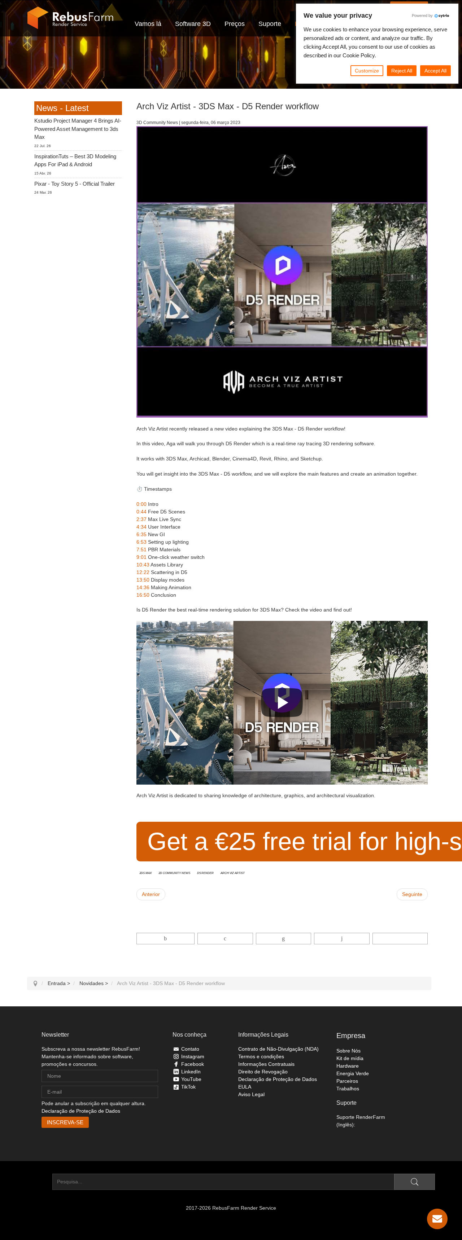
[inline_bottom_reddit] (341, 938)
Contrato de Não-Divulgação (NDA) (278, 1049)
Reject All (401, 71)
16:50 (142, 595)
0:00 (141, 504)
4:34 (141, 527)
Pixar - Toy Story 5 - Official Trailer (74, 184)
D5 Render (205, 872)
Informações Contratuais (266, 1064)
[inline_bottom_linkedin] (283, 938)
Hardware (347, 1066)
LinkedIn (191, 1071)
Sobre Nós (348, 1051)
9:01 (141, 557)
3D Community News (174, 872)
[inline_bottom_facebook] (165, 938)
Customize (367, 71)
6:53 (141, 542)
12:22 (142, 572)
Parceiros (347, 1081)
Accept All (435, 71)
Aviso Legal (251, 1094)
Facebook (192, 1064)
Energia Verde (352, 1073)
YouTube (191, 1079)
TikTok (188, 1087)
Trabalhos (347, 1088)
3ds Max (145, 872)
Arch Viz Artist (233, 872)
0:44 (141, 512)
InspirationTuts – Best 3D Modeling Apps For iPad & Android (75, 160)
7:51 (141, 549)
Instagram (192, 1056)
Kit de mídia (349, 1058)
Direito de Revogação (263, 1071)
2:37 (141, 519)
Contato (190, 1049)
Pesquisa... (39, 1181)
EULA (244, 1087)
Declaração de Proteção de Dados (81, 1111)
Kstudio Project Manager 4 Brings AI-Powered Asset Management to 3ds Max (77, 129)
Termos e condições (261, 1056)
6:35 (141, 534)
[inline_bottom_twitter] (225, 938)
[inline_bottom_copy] (400, 938)
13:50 (142, 580)
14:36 (142, 587)
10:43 (142, 565)
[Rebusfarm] (70, 18)
